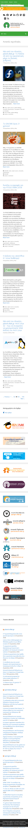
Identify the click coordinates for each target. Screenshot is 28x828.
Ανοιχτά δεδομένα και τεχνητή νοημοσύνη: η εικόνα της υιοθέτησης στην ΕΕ (14, 718)
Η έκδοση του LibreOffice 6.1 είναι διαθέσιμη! (13, 257)
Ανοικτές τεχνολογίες (8, 109)
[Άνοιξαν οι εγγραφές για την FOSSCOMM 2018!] (14, 201)
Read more (16, 104)
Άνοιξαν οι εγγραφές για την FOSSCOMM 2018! (13, 186)
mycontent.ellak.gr (16, 4)
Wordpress (2, 823)
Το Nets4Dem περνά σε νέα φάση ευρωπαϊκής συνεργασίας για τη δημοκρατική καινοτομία (13, 796)
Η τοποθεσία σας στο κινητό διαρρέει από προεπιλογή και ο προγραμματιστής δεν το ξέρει (12, 664)
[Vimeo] (24, 15)
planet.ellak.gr (17, 107)
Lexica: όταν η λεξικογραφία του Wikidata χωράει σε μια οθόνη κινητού (12, 642)
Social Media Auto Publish (8, 827)
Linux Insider (7, 112)
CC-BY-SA (16, 824)
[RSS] (8, 18)
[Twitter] (11, 15)
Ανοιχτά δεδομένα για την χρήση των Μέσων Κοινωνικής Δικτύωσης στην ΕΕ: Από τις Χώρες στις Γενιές (14, 746)
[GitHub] (17, 15)
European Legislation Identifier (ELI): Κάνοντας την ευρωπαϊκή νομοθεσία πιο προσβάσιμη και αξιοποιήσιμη (14, 724)
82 (14, 397)
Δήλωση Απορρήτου (19, 823)
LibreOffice (7, 310)
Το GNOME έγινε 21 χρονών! (11, 124)
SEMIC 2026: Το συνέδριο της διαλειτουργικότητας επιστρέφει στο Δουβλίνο (14, 784)
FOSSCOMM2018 (15, 244)
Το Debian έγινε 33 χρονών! (11, 682)
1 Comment (7, 387)
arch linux (11, 385)
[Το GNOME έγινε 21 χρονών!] (14, 138)
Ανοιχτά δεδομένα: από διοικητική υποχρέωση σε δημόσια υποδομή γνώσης (13, 732)
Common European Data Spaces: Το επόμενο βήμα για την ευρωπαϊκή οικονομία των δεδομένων (13, 710)
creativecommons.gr (8, 4)
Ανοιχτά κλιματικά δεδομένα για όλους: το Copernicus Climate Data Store (13, 672)
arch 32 (6, 385)
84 (18, 397)
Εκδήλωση (12, 243)
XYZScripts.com (22, 827)
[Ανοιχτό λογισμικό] (14, 25)
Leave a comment (8, 114)
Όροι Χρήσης (10, 823)
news (5, 107)
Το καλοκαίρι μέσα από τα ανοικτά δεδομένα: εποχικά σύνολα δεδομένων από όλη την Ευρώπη (13, 702)
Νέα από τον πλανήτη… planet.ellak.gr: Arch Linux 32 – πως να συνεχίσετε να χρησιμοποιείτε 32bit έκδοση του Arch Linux (13, 326)
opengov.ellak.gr (10, 756)
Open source (10, 107)
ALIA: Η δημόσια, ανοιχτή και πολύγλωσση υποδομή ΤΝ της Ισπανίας (12, 813)
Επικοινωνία (23, 824)
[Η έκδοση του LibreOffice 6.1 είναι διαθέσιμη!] (14, 270)
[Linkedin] (14, 15)
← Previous (6, 397)
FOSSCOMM (7, 244)
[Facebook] (7, 15)
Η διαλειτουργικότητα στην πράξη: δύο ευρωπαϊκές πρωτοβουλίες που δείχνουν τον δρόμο (13, 656)
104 (23, 397)
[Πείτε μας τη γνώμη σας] (4, 15)
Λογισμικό (17, 109)
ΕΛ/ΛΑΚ (2, 4)
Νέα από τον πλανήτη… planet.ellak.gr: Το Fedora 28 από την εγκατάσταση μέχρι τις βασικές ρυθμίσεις (13, 56)
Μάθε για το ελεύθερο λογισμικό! (14, 7)
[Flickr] (5, 18)
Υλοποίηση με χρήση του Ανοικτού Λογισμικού (14, 821)
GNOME (6, 171)
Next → (23, 398)
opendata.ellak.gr (10, 690)
